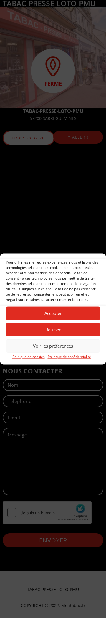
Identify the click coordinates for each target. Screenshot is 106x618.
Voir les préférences (53, 346)
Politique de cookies (28, 356)
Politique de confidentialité (69, 356)
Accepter (53, 313)
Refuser (53, 330)
